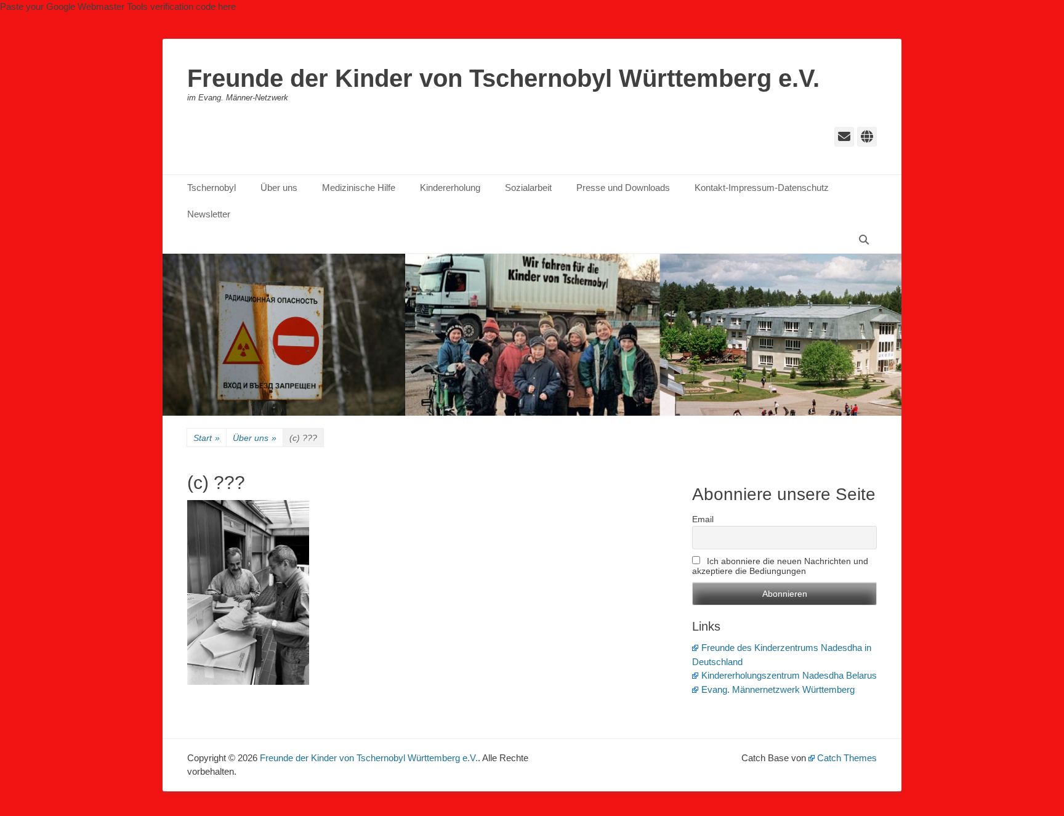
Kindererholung (450, 187)
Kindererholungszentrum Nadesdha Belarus (789, 675)
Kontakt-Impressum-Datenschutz (762, 187)
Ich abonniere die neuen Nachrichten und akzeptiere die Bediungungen (780, 566)
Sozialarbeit (528, 187)
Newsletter (208, 214)
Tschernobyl (211, 187)
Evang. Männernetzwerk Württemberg (778, 689)
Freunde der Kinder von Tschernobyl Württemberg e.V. (503, 78)
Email (703, 519)
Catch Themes (847, 758)
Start (206, 438)
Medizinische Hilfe (358, 187)
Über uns (278, 187)
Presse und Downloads (623, 187)
